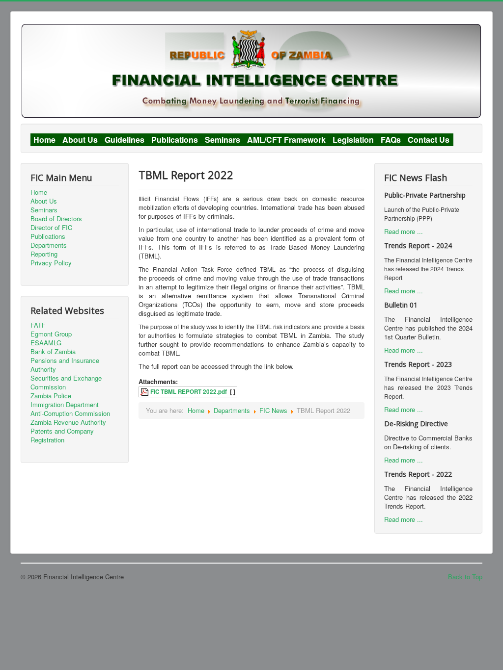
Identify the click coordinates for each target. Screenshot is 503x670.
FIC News (273, 410)
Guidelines (124, 139)
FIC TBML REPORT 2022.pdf (188, 391)
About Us (80, 139)
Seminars (222, 139)
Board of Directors (56, 218)
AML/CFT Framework (286, 139)
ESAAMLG (45, 342)
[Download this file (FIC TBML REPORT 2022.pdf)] (145, 391)
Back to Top (465, 576)
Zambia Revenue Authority (68, 422)
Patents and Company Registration (62, 435)
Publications (174, 139)
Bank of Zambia (53, 351)
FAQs (391, 139)
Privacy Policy (51, 262)
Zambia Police (50, 395)
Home (44, 139)
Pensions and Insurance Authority (64, 365)
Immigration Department (64, 404)
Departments (48, 245)
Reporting (43, 254)
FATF (38, 325)
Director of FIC (51, 227)
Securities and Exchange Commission (66, 382)
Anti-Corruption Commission (70, 413)
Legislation (353, 139)
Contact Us (428, 139)
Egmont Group (51, 334)
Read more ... (403, 231)
